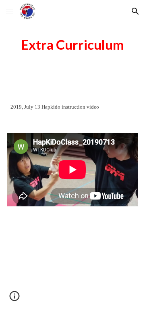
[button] (9, 11)
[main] (72, 44)
